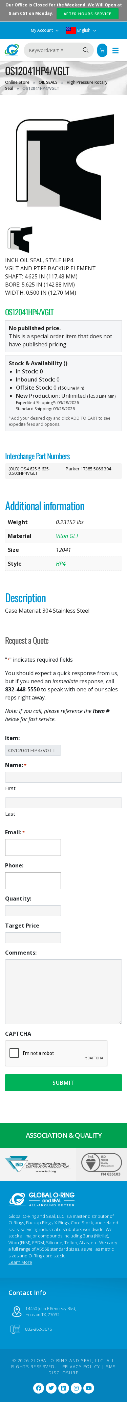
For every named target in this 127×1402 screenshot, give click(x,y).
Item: (12, 738)
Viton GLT (67, 536)
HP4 (61, 563)
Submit (63, 1082)
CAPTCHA (18, 1033)
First (10, 788)
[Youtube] (88, 1388)
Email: (15, 832)
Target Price (22, 925)
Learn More (20, 1262)
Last (10, 813)
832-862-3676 (38, 1329)
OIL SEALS (48, 82)
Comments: (21, 952)
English (83, 30)
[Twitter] (51, 1388)
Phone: (14, 865)
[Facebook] (38, 1388)
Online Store (17, 82)
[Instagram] (76, 1388)
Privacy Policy (81, 1367)
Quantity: (18, 898)
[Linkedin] (63, 1388)
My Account (42, 30)
